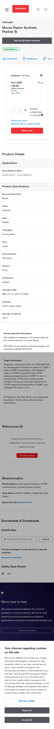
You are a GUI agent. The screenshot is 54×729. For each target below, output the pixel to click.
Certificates (31, 58)
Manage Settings (27, 701)
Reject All (27, 710)
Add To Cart (27, 130)
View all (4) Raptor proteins (27, 40)
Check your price (19, 120)
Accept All (27, 720)
